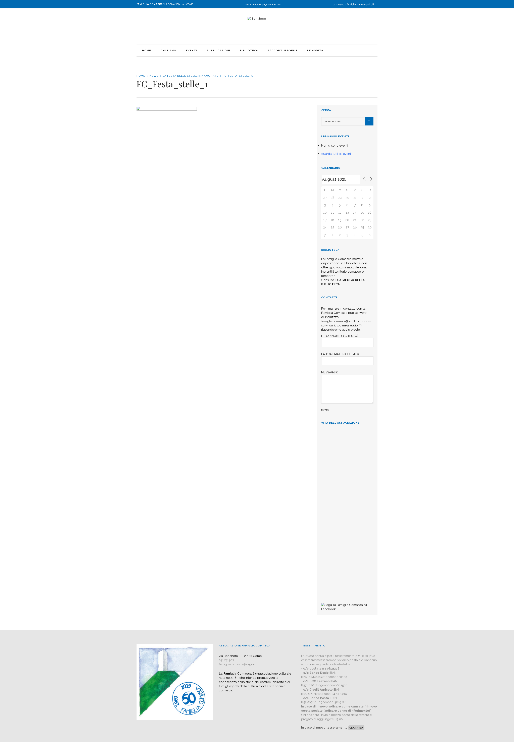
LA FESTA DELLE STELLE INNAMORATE (190, 75)
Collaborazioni (332, 562)
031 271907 (226, 660)
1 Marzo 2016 (331, 590)
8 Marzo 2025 (331, 462)
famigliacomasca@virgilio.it (362, 4)
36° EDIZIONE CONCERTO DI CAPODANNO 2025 (344, 476)
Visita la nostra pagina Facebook (263, 4)
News (154, 75)
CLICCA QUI (356, 727)
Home (141, 75)
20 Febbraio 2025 (333, 511)
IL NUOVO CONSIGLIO (339, 522)
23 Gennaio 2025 (332, 550)
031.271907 (338, 4)
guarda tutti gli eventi (336, 154)
